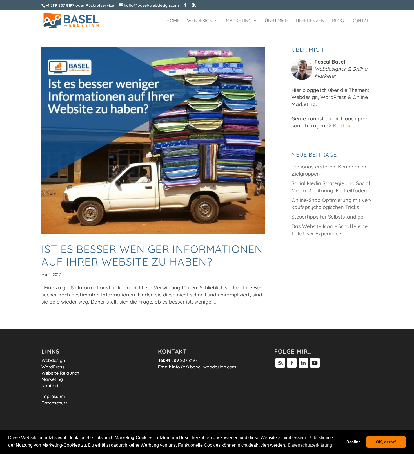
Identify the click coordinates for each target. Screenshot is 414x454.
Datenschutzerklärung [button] (310, 445)
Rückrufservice (100, 5)
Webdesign (200, 21)
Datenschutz (54, 403)
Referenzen (310, 21)
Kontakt (362, 21)
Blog (338, 21)
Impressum (53, 396)
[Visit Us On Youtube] (314, 367)
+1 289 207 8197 (60, 5)
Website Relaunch (60, 373)
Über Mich (276, 21)
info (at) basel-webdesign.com (204, 367)
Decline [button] (353, 442)
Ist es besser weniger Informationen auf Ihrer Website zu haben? (152, 255)
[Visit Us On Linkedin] (303, 367)
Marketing (238, 21)
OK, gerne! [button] (386, 442)
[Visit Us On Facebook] (291, 367)
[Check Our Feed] (280, 367)
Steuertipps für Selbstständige (327, 216)
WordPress (52, 367)
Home (172, 21)
